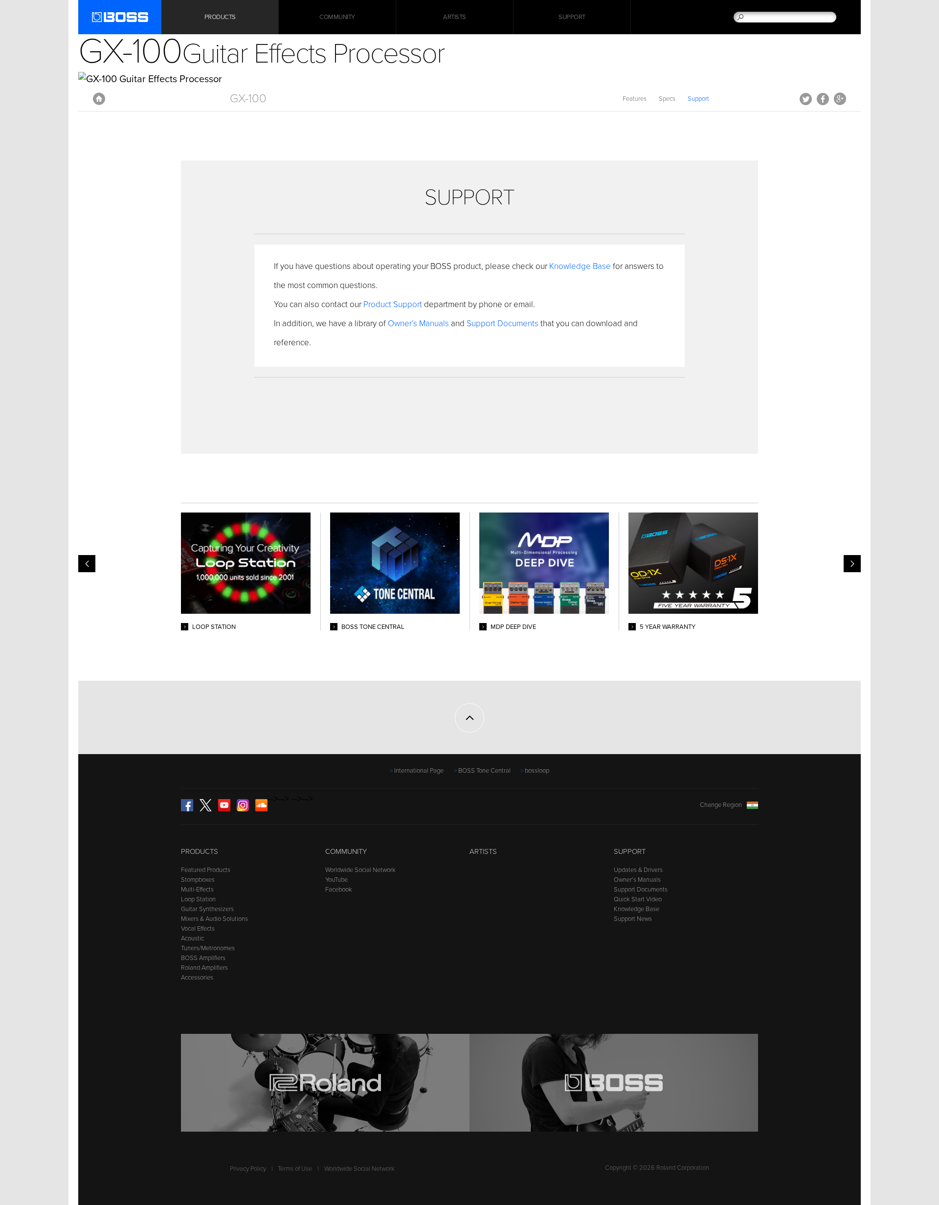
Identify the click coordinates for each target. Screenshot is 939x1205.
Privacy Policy (248, 1169)
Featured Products (205, 870)
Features (635, 99)
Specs (667, 99)
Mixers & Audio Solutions (214, 919)
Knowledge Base (580, 266)
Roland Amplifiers (204, 968)
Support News (633, 919)
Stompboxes (198, 880)
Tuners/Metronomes (208, 948)
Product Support (392, 304)
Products (199, 851)
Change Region (721, 805)
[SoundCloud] (261, 809)
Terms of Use (295, 1169)
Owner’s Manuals (419, 323)
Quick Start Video (638, 899)
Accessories (197, 978)
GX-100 (248, 98)
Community (337, 17)
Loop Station (198, 899)
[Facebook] (187, 809)
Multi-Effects (197, 889)
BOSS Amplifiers (203, 958)
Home (99, 99)
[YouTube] (224, 809)
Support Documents (502, 323)
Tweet (805, 99)
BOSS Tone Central (484, 771)
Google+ (840, 99)
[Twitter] (206, 809)
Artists (454, 17)
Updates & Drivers (638, 870)
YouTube (336, 880)
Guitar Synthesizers (207, 909)
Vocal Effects (198, 929)
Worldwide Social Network (360, 870)
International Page (419, 771)
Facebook (822, 99)
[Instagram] (243, 809)
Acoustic (192, 938)
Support (572, 17)
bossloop (537, 771)
